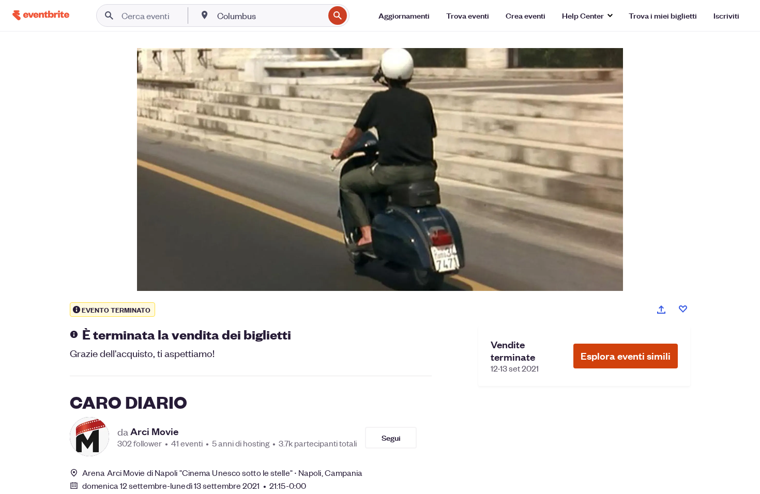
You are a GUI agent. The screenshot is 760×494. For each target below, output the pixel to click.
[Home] (40, 15)
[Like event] (683, 309)
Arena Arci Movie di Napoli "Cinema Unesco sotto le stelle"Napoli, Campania (222, 472)
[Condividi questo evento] (661, 309)
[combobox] (269, 15)
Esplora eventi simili (626, 355)
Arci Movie (154, 431)
